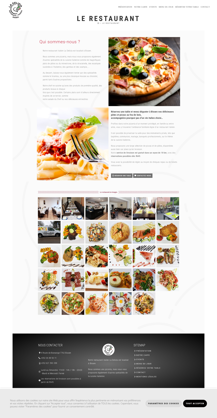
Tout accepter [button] (195, 403)
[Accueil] (98, 23)
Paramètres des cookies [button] (163, 403)
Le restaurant (111, 23)
